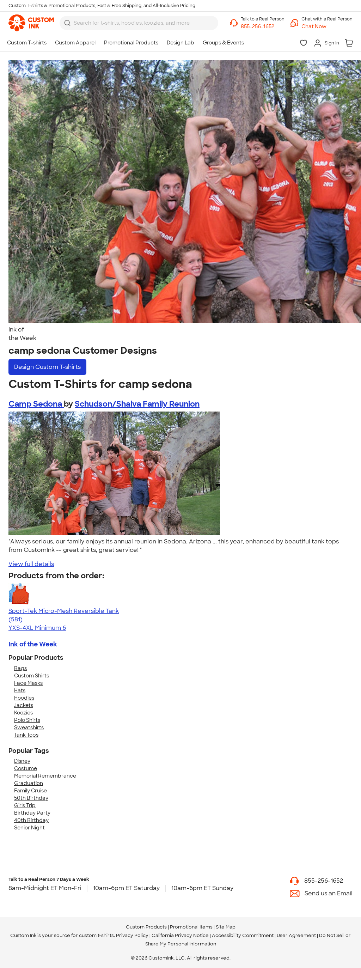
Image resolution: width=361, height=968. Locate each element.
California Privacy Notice (180, 935)
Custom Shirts (31, 675)
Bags (20, 668)
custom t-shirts (96, 935)
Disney (22, 761)
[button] (327, 26)
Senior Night (29, 827)
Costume (25, 768)
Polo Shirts (27, 720)
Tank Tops (26, 735)
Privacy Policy (132, 935)
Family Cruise (30, 790)
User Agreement (296, 935)
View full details (31, 564)
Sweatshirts (29, 727)
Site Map (225, 927)
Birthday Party (32, 813)
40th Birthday (31, 820)
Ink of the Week (32, 644)
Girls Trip (25, 805)
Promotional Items (191, 927)
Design (47, 367)
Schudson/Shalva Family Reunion (137, 404)
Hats (19, 690)
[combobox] (139, 23)
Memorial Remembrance (45, 776)
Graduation (28, 783)
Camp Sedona (36, 404)
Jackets (23, 705)
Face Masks (28, 683)
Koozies (23, 713)
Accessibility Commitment (243, 935)
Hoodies (24, 698)
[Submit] (67, 23)
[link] (31, 22)
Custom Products (146, 927)
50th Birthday (31, 798)
